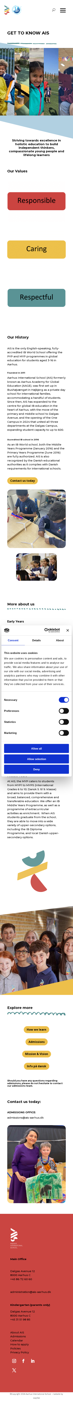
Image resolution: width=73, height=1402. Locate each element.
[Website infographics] (36, 221)
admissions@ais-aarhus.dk (25, 1117)
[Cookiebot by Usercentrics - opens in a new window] (45, 630)
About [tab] (60, 640)
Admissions (37, 1042)
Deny (36, 769)
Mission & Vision (36, 1054)
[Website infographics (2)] (36, 317)
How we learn (36, 1030)
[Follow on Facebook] (23, 1361)
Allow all (36, 748)
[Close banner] (67, 630)
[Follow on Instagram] (14, 1361)
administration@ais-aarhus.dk (30, 1292)
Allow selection (36, 758)
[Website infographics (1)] (36, 269)
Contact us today (22, 481)
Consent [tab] (13, 640)
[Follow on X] (14, 1370)
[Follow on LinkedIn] (32, 1361)
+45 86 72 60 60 (21, 1279)
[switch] (64, 711)
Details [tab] (36, 640)
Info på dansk (36, 1066)
